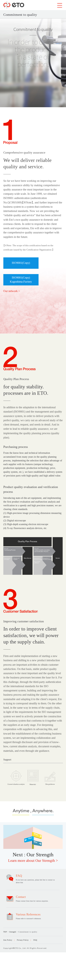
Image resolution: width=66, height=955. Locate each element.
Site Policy (7, 940)
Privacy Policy (23, 940)
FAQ (35, 940)
